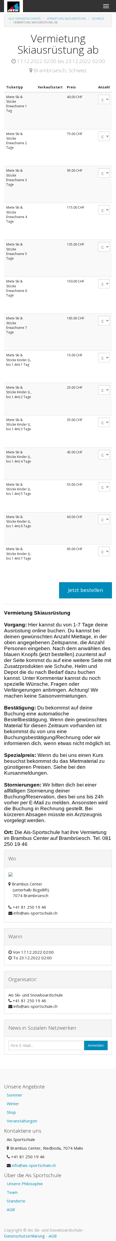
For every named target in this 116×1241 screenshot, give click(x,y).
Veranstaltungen (22, 1120)
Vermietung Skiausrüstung (66, 18)
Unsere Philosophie (25, 1183)
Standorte (16, 1201)
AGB (11, 1209)
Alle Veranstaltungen (24, 18)
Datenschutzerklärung (24, 1236)
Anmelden (96, 1045)
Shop (11, 1112)
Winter (13, 1103)
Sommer (14, 1095)
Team (12, 1192)
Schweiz (98, 18)
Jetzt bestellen (85, 590)
